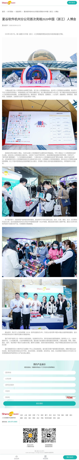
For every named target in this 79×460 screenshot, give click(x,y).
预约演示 (72, 2)
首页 (3, 11)
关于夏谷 (10, 11)
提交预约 (39, 403)
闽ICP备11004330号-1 (39, 451)
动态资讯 (18, 11)
